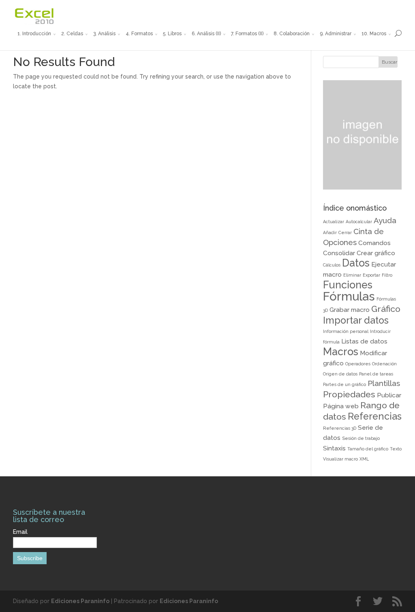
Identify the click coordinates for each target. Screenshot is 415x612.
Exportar (371, 275)
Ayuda (385, 220)
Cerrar (345, 232)
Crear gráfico (376, 253)
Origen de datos (340, 373)
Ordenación (384, 363)
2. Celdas (72, 33)
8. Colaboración (292, 33)
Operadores (357, 363)
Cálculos (331, 264)
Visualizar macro (340, 458)
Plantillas (384, 383)
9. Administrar (335, 33)
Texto (396, 448)
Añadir (330, 232)
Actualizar (333, 221)
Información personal (345, 331)
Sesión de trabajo (361, 438)
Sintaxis (334, 448)
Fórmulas (349, 296)
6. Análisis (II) (206, 33)
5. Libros (172, 33)
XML (364, 458)
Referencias (375, 416)
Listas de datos (364, 341)
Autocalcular (359, 221)
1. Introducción (34, 33)
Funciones (347, 285)
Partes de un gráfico (344, 384)
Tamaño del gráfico (367, 448)
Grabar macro (349, 309)
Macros (340, 351)
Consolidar (339, 253)
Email (20, 532)
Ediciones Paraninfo (80, 601)
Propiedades (349, 394)
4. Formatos (139, 33)
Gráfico (385, 309)
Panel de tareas (376, 373)
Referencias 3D (339, 428)
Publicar (389, 395)
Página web (341, 406)
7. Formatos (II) (247, 33)
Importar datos (356, 320)
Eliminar (352, 275)
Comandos (374, 243)
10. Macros (374, 33)
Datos (356, 263)
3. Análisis (104, 33)
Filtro (387, 275)
